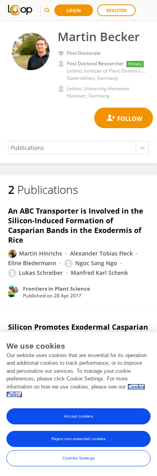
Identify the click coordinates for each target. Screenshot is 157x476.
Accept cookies (78, 416)
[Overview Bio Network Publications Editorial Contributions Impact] (78, 147)
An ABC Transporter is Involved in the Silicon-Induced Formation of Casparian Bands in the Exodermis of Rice (75, 225)
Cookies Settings (78, 458)
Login (73, 10)
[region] (78, 404)
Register (116, 10)
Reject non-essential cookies (79, 439)
